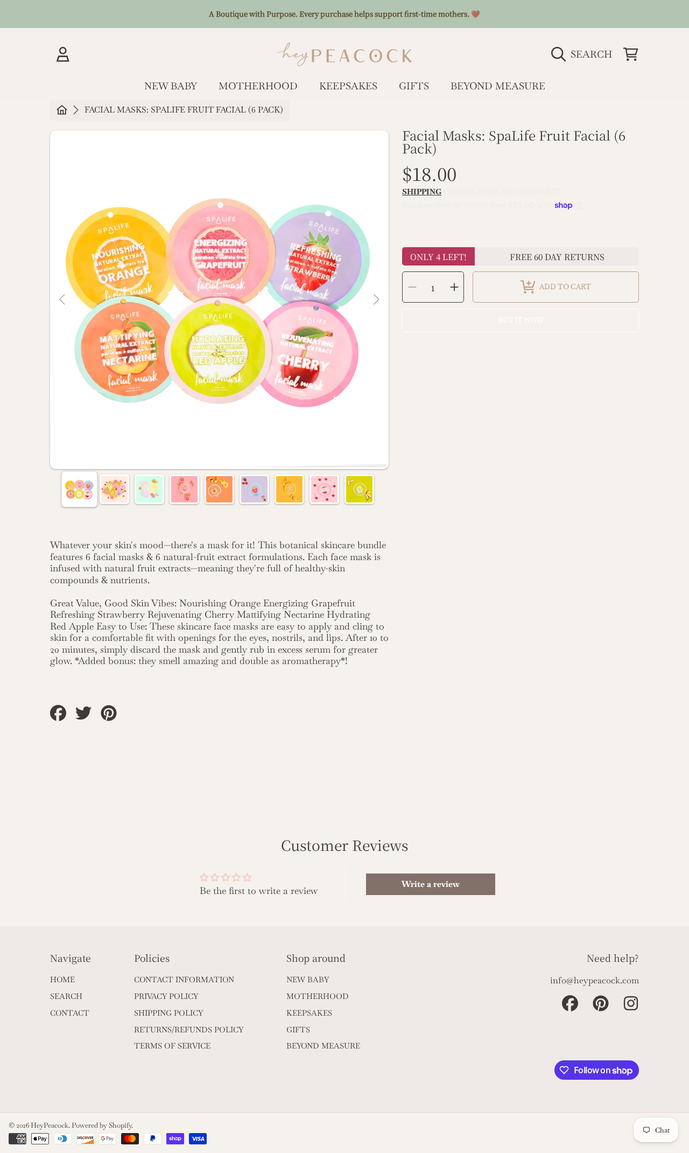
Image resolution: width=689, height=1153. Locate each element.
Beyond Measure (323, 1046)
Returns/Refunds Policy (188, 1030)
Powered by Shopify (101, 1125)
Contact (69, 1013)
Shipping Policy (168, 1013)
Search (66, 996)
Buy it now (521, 320)
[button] (584, 54)
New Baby (307, 979)
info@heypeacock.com (594, 980)
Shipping (421, 192)
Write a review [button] (431, 884)
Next (375, 300)
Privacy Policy (166, 996)
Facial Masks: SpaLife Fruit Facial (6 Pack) (184, 110)
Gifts (298, 1030)
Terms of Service (172, 1046)
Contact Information (184, 979)
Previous (63, 300)
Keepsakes (309, 1013)
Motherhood (317, 996)
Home (62, 979)
